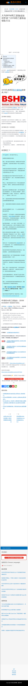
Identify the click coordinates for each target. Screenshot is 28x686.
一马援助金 (9, 306)
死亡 (15, 90)
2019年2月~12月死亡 (8, 62)
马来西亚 (7, 72)
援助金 (19, 90)
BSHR (17, 9)
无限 (6, 154)
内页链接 (14, 672)
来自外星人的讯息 (12, 286)
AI (3, 111)
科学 (22, 235)
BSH (19, 107)
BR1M (5, 306)
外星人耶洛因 (12, 216)
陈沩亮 (6, 113)
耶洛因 (18, 243)
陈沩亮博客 (11, 9)
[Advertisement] (14, 37)
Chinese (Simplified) (7, 565)
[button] (1, 56)
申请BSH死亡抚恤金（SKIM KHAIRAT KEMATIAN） (8, 66)
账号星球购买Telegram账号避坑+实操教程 (11, 609)
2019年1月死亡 (7, 61)
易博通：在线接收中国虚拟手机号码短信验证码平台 (13, 630)
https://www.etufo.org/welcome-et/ (11, 295)
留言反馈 (14, 671)
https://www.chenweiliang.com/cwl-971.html (12, 372)
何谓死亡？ (5, 63)
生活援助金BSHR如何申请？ (13, 332)
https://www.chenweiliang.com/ (17, 363)
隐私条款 (14, 674)
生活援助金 (14, 107)
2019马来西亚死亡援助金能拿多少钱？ (8, 59)
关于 (14, 669)
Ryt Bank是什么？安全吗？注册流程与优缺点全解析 (14, 400)
